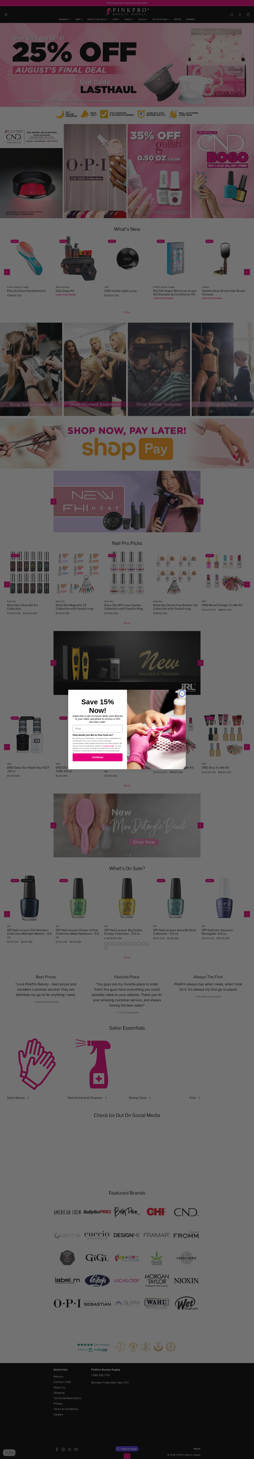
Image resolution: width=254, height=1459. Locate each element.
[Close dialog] (182, 693)
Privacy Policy (109, 746)
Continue (97, 757)
